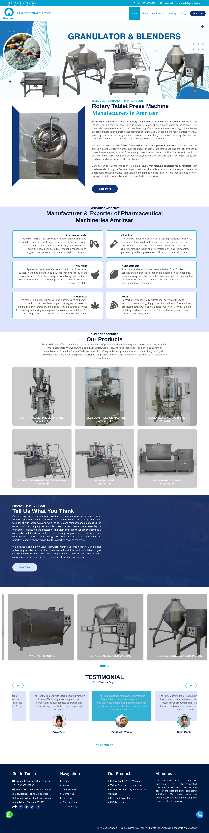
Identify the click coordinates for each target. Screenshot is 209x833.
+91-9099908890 (146, 3)
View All (40, 421)
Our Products (69, 789)
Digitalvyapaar (189, 827)
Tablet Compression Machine (126, 785)
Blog (183, 13)
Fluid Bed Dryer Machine (123, 798)
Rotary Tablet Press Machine (125, 781)
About (145, 13)
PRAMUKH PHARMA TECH (33, 13)
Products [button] (157, 13)
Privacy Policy (69, 806)
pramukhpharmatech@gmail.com (181, 3)
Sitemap (172, 13)
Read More (105, 188)
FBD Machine (117, 802)
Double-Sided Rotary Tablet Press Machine (127, 791)
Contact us (198, 13)
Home (134, 13)
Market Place (69, 802)
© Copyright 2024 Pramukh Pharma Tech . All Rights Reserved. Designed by (140, 827)
